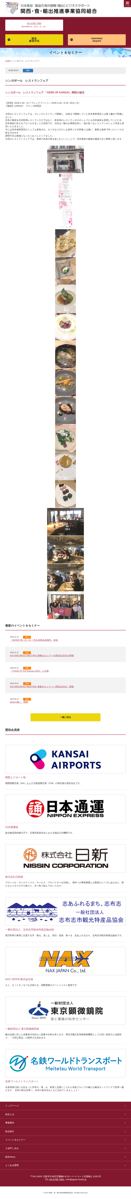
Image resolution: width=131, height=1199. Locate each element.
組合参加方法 (34, 39)
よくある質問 (12, 1165)
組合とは (9, 1114)
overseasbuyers (96, 39)
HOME (8, 61)
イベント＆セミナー (15, 1139)
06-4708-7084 (34, 23)
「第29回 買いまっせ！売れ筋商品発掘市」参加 (34, 640)
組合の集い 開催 (19, 702)
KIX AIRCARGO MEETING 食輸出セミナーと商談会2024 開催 (42, 686)
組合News (10, 1157)
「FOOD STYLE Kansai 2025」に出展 (29, 671)
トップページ (12, 1105)
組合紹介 (9, 1131)
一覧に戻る (65, 717)
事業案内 (9, 1122)
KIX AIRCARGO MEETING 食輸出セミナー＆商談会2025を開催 (42, 655)
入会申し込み (12, 1148)
